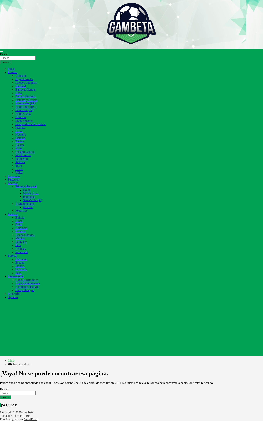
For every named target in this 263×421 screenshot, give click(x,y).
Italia (18, 273)
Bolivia (19, 217)
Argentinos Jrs (24, 79)
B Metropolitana (25, 203)
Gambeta (27, 412)
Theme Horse (21, 415)
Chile (18, 224)
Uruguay (20, 248)
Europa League (24, 290)
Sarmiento (21, 158)
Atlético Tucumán (26, 82)
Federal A (21, 210)
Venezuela (21, 252)
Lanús (19, 131)
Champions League (27, 286)
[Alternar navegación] (1, 51)
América (13, 214)
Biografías (14, 293)
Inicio (11, 68)
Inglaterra (21, 269)
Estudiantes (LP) (25, 103)
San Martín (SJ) (32, 200)
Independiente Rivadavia (30, 124)
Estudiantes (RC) (25, 106)
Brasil (19, 221)
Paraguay (21, 241)
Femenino (14, 176)
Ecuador (20, 231)
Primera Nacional (26, 186)
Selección (13, 179)
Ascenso (13, 183)
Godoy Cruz (23, 113)
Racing (19, 141)
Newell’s (20, 134)
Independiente (24, 120)
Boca (18, 93)
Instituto (20, 127)
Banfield (20, 86)
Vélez (19, 172)
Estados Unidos (24, 234)
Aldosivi (20, 75)
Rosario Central (24, 151)
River (18, 148)
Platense (20, 138)
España (19, 262)
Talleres (20, 162)
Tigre (18, 165)
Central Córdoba (25, 96)
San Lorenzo (23, 155)
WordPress (30, 419)
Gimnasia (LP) (24, 110)
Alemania (21, 259)
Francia (19, 266)
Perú (18, 245)
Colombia (21, 228)
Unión (19, 169)
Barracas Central (25, 89)
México (20, 238)
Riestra (19, 144)
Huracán (20, 117)
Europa (12, 255)
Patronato (29, 196)
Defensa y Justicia (26, 100)
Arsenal (28, 207)
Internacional (15, 276)
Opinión (13, 297)
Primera (12, 72)
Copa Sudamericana (27, 283)
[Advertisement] (131, 329)
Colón (27, 189)
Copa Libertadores (26, 279)
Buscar (4, 54)
